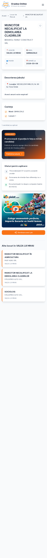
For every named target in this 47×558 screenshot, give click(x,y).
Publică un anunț (13, 154)
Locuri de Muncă (13, 16)
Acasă (4, 16)
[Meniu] (43, 5)
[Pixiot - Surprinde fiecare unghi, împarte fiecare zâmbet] (23, 210)
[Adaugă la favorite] (40, 26)
